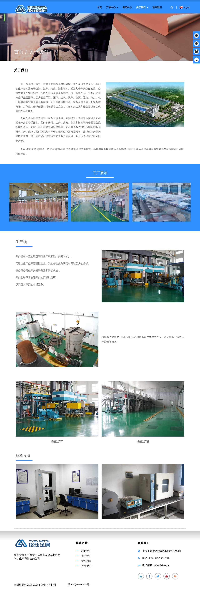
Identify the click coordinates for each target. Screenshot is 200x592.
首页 (99, 7)
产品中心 (111, 7)
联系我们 (157, 7)
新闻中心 (127, 7)
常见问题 (86, 560)
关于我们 (141, 7)
